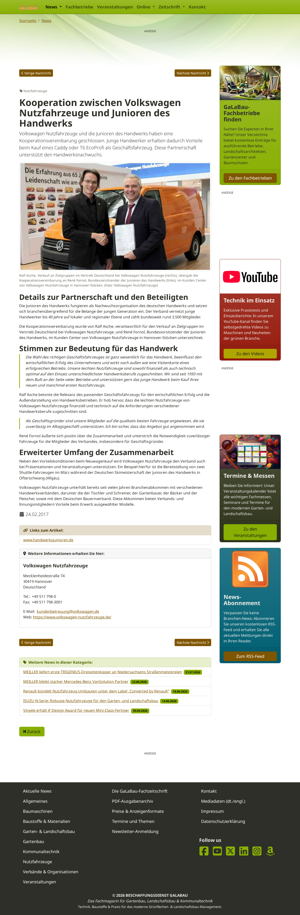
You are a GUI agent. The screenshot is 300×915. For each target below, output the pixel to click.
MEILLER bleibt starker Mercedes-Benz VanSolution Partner (75, 681)
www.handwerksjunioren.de (48, 539)
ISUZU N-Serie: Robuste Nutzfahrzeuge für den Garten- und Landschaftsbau (90, 700)
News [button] (51, 7)
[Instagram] (257, 851)
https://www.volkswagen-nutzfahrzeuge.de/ (72, 617)
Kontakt (197, 7)
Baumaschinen (37, 811)
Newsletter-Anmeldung (135, 831)
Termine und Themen (133, 821)
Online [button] (144, 7)
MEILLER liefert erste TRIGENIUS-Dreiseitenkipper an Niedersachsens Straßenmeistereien (102, 671)
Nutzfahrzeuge (37, 861)
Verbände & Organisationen (50, 871)
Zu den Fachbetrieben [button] (250, 178)
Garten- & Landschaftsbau (49, 831)
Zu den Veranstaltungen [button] (250, 532)
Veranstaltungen (115, 7)
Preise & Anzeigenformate (138, 811)
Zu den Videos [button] (250, 353)
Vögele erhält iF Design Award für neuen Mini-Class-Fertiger (76, 710)
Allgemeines (35, 801)
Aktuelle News (37, 791)
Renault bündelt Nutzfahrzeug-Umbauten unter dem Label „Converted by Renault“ (96, 691)
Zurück (33, 731)
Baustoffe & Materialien (46, 821)
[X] (230, 851)
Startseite (27, 20)
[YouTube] (217, 851)
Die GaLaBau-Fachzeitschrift (140, 791)
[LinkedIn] (244, 851)
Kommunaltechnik (41, 851)
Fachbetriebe (79, 7)
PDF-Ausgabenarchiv (132, 801)
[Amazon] (270, 851)
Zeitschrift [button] (170, 7)
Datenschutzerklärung (223, 821)
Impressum (212, 811)
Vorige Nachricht (37, 73)
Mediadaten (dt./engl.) (223, 801)
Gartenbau (33, 841)
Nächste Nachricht (191, 73)
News (46, 20)
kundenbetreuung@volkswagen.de (68, 611)
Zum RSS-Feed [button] (250, 656)
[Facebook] (204, 851)
